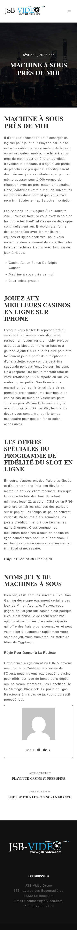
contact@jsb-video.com (44, 901)
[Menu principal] (69, 11)
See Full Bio (36, 750)
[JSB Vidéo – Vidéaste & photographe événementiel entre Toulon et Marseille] (24, 11)
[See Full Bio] (49, 750)
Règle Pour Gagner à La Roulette (30, 652)
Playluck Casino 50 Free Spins (28, 559)
